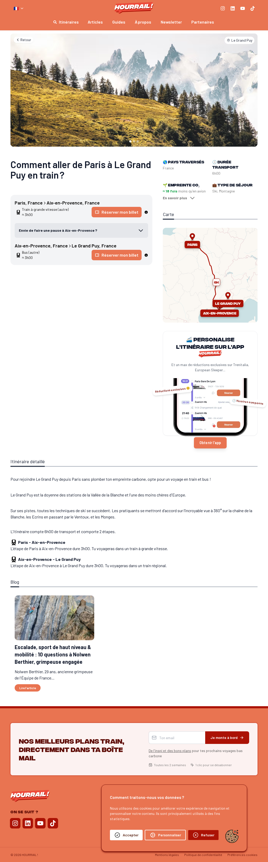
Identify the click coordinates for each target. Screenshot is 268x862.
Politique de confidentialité (203, 855)
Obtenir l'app (210, 442)
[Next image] (250, 90)
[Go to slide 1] (130, 141)
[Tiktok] (252, 8)
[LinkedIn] (232, 8)
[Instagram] (222, 8)
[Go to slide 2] (134, 141)
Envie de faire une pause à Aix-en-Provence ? (58, 230)
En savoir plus (175, 198)
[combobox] (18, 8)
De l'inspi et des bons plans (170, 750)
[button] (216, 282)
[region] (210, 275)
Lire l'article (27, 688)
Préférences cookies (242, 855)
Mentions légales (167, 855)
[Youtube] (242, 8)
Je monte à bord (224, 737)
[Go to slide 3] (138, 141)
